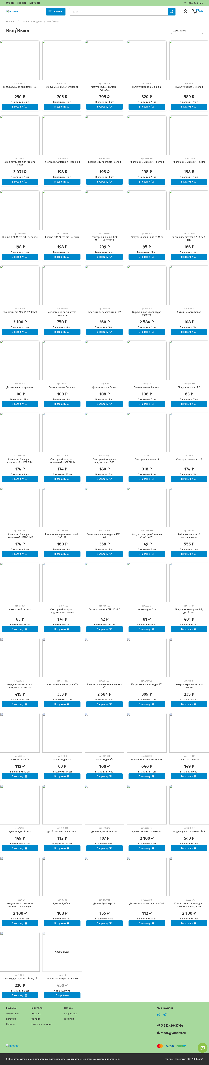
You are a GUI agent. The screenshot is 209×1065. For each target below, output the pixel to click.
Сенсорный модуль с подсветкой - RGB (104, 461)
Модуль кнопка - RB (189, 387)
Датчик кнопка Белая (189, 312)
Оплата (10, 2)
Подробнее (62, 995)
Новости (22, 2)
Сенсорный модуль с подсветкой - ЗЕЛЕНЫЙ (62, 461)
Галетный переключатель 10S (104, 312)
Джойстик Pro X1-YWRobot (146, 831)
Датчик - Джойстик (20, 831)
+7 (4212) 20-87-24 (193, 2)
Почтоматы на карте (41, 1024)
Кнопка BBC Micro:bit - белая (104, 161)
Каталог (58, 11)
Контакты (34, 2)
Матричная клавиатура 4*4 (62, 684)
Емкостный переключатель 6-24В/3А (62, 536)
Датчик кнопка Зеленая (62, 387)
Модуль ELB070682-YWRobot (147, 759)
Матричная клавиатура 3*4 (146, 684)
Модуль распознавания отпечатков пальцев (19, 905)
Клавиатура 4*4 (20, 759)
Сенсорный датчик (20, 609)
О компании (12, 1013)
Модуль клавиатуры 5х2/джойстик (189, 611)
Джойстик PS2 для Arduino (62, 831)
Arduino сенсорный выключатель (189, 536)
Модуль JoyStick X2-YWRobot (189, 831)
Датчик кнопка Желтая (147, 387)
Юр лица (35, 1019)
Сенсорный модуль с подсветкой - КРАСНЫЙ (20, 536)
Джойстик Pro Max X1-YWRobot (20, 312)
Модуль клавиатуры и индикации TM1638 (19, 686)
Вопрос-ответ (71, 1013)
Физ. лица (36, 1013)
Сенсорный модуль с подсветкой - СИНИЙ (62, 611)
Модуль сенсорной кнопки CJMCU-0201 (147, 536)
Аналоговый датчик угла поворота (62, 314)
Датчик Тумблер (62, 903)
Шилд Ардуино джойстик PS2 (20, 86)
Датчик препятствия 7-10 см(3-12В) (189, 239)
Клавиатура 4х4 (147, 609)
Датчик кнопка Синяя (104, 387)
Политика (11, 1019)
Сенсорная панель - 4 (146, 459)
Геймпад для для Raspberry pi (20, 978)
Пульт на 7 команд (189, 759)
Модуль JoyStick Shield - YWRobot (104, 88)
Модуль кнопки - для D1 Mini (147, 237)
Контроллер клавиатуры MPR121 (189, 686)
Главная (10, 21)
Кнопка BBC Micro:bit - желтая (147, 161)
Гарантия (69, 1019)
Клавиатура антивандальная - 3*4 (104, 686)
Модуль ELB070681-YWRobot (62, 86)
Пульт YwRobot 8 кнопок (189, 86)
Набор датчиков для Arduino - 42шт (20, 163)
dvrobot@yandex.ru (171, 1033)
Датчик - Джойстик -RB (104, 831)
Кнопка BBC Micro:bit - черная (62, 237)
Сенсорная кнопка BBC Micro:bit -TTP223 (104, 239)
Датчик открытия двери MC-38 (146, 903)
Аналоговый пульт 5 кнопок (62, 978)
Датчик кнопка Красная (19, 387)
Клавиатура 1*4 (62, 759)
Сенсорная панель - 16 (189, 459)
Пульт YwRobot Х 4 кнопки (147, 86)
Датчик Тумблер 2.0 (104, 903)
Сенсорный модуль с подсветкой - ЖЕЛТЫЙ (20, 461)
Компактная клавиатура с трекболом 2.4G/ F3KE (189, 905)
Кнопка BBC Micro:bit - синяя (189, 161)
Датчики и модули (31, 21)
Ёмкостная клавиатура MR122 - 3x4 (104, 536)
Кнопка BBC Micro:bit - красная (62, 161)
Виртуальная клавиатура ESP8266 (146, 314)
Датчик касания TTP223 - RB (104, 609)
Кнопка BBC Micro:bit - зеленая (20, 237)
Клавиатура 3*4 (104, 759)
